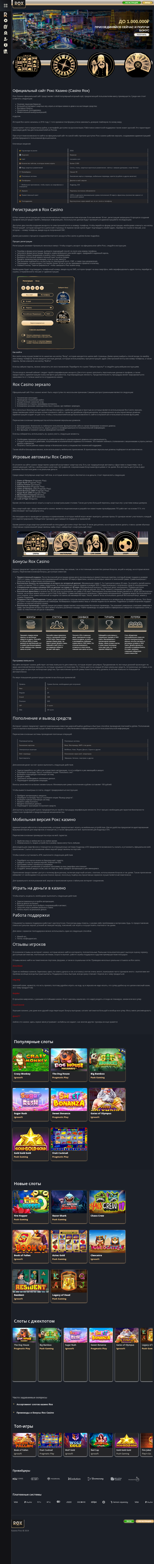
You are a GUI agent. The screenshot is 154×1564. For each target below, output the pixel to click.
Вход (147, 3)
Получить (141, 35)
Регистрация (131, 3)
